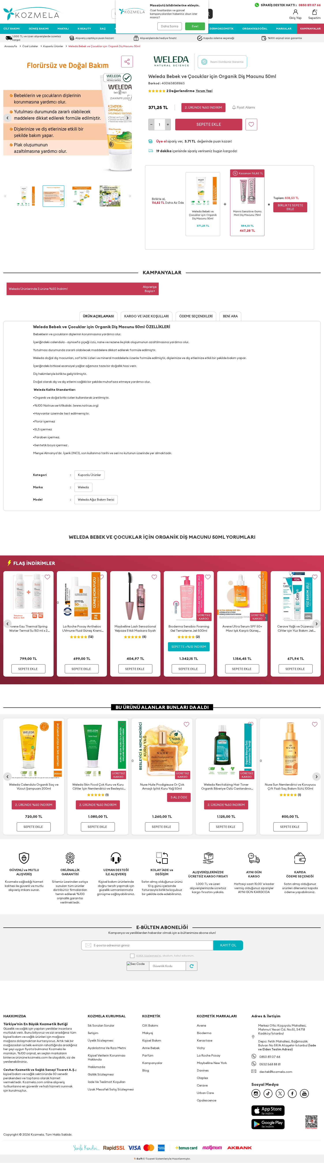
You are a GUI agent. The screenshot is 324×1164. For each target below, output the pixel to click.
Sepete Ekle (209, 124)
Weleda (83, 487)
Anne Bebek (151, 1048)
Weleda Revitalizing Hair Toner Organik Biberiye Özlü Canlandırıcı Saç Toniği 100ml (226, 787)
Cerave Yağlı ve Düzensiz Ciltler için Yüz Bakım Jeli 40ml (295, 628)
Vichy (201, 1048)
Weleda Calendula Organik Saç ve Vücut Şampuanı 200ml (33, 786)
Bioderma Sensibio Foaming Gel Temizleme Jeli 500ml (188, 628)
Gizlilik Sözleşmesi (101, 1074)
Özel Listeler (30, 46)
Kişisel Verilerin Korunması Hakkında (106, 1057)
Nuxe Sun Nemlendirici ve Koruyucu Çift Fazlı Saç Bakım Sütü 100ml (290, 786)
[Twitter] (280, 1093)
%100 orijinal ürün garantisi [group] (285, 38)
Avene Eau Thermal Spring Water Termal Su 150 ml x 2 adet (28, 628)
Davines (203, 1070)
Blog (145, 1070)
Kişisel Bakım (151, 1040)
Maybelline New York (212, 1063)
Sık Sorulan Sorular (101, 1025)
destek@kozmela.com (275, 1072)
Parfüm (147, 1055)
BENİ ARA (230, 316)
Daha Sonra (169, 26)
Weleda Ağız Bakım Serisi (96, 500)
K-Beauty (84, 28)
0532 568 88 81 (270, 1064)
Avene (201, 1025)
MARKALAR (283, 28)
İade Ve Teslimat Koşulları (106, 1082)
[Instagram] (255, 1093)
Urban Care (205, 1093)
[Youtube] (304, 1093)
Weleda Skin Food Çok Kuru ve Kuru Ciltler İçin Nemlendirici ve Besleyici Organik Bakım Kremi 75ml (98, 787)
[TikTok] (268, 1093)
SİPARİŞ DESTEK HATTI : (291, 5)
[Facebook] (292, 1093)
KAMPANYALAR (310, 28)
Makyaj (63, 28)
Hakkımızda (96, 1067)
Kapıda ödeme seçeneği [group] (218, 38)
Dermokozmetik (221, 28)
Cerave (202, 1085)
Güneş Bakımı (39, 28)
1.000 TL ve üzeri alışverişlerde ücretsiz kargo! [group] (36, 38)
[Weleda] (171, 62)
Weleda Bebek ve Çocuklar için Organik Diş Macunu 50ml (104, 46)
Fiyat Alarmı (245, 107)
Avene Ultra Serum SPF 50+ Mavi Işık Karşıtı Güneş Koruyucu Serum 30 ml (242, 628)
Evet (195, 26)
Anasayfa (10, 46)
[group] (67, 118)
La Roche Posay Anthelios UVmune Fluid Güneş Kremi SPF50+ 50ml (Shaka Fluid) (81, 628)
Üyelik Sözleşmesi (100, 1040)
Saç (103, 28)
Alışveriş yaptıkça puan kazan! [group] (94, 38)
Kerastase (204, 1040)
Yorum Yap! (204, 91)
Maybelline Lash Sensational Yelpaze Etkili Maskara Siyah (135, 628)
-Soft (138, 1158)
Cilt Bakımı (11, 28)
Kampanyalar (152, 1063)
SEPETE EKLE (27, 669)
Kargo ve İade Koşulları (146, 316)
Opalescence (206, 1100)
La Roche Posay (208, 1055)
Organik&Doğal (254, 28)
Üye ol (161, 141)
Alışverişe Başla (149, 289)
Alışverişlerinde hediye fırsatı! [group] (158, 38)
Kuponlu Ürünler (53, 46)
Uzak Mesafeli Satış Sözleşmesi (111, 1089)
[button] (7, 118)
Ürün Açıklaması (98, 316)
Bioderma (204, 1033)
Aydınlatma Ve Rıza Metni (107, 1048)
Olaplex (202, 1078)
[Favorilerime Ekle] (47, 577)
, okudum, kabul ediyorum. (165, 955)
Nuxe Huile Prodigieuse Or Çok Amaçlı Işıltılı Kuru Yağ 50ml (162, 786)
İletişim (93, 1033)
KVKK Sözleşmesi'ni (148, 955)
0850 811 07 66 (269, 1057)
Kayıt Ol (228, 945)
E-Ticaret (149, 1158)
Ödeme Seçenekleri (196, 316)
